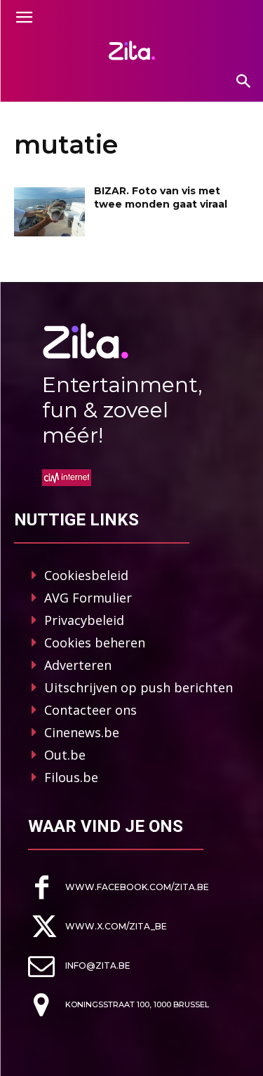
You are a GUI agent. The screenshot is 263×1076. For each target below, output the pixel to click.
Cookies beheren (94, 642)
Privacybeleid (84, 620)
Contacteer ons (90, 709)
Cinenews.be (81, 732)
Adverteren (78, 665)
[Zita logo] (131, 50)
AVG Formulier (88, 597)
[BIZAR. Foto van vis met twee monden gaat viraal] (49, 211)
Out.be (65, 754)
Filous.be (71, 777)
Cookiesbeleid (86, 575)
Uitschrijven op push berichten (138, 687)
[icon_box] (118, 887)
